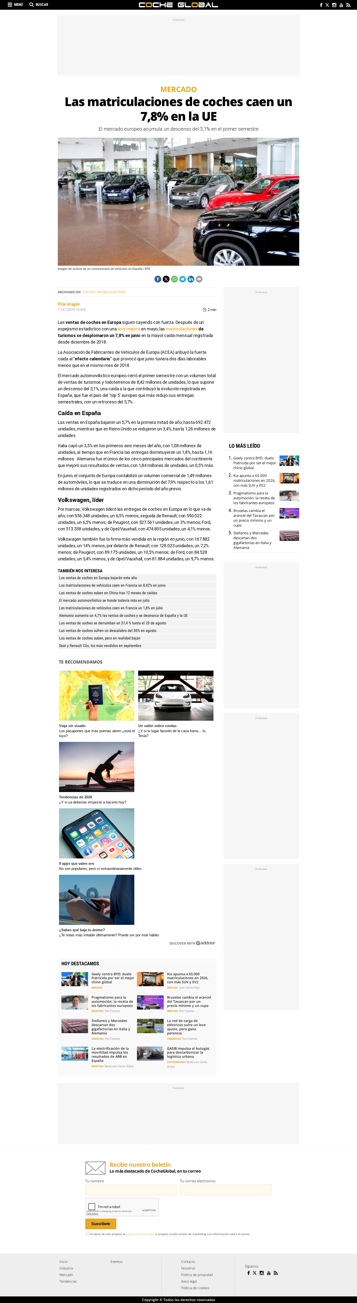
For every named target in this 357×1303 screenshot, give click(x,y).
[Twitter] (327, 5)
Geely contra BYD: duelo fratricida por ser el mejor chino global (113, 978)
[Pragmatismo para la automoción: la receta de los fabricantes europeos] (74, 1002)
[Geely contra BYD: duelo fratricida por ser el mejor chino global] (74, 979)
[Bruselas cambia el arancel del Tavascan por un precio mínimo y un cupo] (150, 1002)
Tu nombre (94, 1180)
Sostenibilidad (176, 1062)
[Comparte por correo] (199, 279)
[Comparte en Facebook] (157, 279)
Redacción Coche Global (119, 1066)
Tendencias (174, 1038)
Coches (89, 292)
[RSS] (348, 5)
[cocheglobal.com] (178, 4)
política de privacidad (140, 1234)
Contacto (188, 1261)
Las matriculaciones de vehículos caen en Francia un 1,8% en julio (111, 608)
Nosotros (188, 1268)
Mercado (97, 987)
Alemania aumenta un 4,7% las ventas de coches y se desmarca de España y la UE (123, 615)
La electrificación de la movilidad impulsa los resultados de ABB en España (110, 1054)
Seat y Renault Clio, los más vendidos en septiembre (100, 645)
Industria (98, 1011)
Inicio (64, 1261)
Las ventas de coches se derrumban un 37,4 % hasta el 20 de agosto (112, 623)
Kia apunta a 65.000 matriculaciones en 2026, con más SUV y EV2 (187, 978)
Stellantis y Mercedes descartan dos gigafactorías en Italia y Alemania (111, 1026)
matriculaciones (111, 292)
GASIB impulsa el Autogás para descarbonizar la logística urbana (188, 1052)
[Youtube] (341, 5)
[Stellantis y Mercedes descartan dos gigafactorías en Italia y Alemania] (74, 1026)
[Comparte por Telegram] (182, 279)
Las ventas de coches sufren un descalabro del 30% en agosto (107, 630)
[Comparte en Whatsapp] (174, 279)
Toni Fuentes (112, 1011)
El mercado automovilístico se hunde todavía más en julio (104, 600)
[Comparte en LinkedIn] (190, 279)
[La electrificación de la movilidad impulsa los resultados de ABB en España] (74, 1054)
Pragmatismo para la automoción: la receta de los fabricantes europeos (112, 1001)
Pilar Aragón (69, 304)
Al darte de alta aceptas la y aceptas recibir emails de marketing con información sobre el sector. (170, 1234)
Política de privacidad (197, 1274)
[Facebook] (320, 5)
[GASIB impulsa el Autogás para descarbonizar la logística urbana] (150, 1054)
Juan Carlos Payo (189, 987)
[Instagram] (334, 5)
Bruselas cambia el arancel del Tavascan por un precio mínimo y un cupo (189, 1001)
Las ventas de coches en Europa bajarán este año (98, 577)
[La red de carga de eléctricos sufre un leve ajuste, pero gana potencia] (150, 1026)
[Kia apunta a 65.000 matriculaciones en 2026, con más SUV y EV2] (150, 979)
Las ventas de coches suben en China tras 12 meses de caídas (108, 593)
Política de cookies (195, 1287)
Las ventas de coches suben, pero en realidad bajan (99, 638)
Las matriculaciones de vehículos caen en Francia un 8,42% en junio (112, 585)
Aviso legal (189, 1281)
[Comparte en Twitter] (166, 279)
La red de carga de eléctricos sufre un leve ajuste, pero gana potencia (186, 1026)
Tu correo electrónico (197, 1180)
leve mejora (128, 328)
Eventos (116, 1261)
